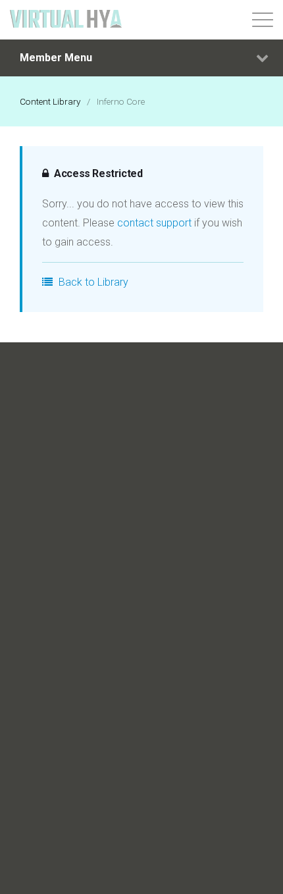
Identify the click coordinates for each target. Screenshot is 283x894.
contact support (154, 223)
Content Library (50, 101)
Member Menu (56, 57)
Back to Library (92, 282)
